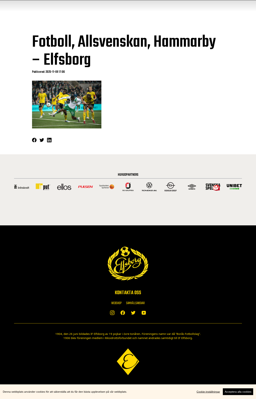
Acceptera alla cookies (238, 391)
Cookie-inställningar (208, 391)
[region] (128, 391)
